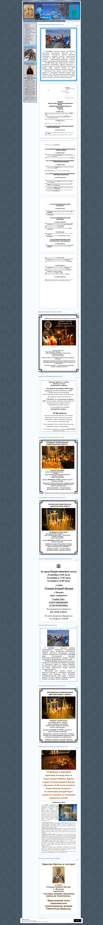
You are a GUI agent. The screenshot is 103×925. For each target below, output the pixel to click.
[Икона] (30, 74)
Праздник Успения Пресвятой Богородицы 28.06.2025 (50, 376)
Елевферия (33, 91)
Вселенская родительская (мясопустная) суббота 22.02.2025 (51, 497)
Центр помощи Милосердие (30, 32)
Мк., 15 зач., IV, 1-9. (27, 99)
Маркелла (26, 85)
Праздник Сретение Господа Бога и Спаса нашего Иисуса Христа (53, 746)
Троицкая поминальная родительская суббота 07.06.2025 (51, 437)
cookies (34, 920)
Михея (26, 82)
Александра (33, 93)
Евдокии (33, 92)
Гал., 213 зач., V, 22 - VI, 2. (30, 100)
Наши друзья (27, 43)
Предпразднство (28, 80)
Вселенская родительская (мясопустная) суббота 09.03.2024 (51, 685)
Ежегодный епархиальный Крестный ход (47, 625)
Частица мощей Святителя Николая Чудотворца (49, 858)
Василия (30, 87)
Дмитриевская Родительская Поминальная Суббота (50, 311)
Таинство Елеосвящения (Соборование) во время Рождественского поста (55, 558)
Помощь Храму (27, 42)
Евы (27, 92)
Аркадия (27, 86)
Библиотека (28, 33)
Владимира (26, 89)
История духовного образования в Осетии (29, 40)
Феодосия (26, 84)
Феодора (27, 93)
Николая (32, 90)
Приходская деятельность (29, 27)
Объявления (27, 25)
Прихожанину (27, 26)
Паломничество (28, 34)
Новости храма (27, 24)
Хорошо (77, 920)
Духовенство (27, 41)
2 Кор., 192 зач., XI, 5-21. (31, 98)
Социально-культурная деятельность (30, 36)
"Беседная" (34, 94)
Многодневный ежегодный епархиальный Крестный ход (51, 24)
